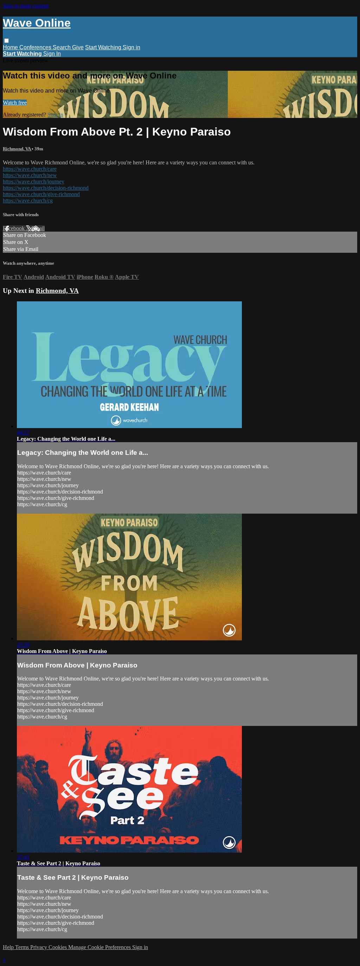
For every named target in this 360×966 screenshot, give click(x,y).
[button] (6, 40)
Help (9, 947)
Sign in (131, 47)
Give (78, 47)
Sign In (52, 54)
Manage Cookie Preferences (100, 947)
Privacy (39, 947)
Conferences (36, 47)
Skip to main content (26, 6)
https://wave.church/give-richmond (41, 194)
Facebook (14, 228)
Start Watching (104, 47)
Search (62, 47)
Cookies (58, 947)
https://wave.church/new (30, 175)
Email (38, 228)
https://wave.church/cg (28, 200)
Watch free (15, 103)
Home (11, 47)
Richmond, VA (17, 148)
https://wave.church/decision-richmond (46, 188)
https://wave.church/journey (33, 181)
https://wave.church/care (30, 169)
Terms (22, 947)
